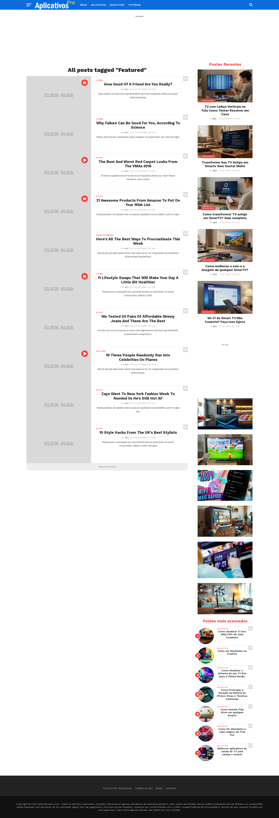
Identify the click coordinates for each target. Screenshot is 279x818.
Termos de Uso (144, 788)
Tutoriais (134, 5)
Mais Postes (107, 466)
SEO (127, 89)
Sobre (159, 788)
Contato (171, 788)
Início (83, 5)
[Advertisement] (139, 39)
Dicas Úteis (117, 5)
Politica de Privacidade (117, 788)
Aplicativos (98, 5)
